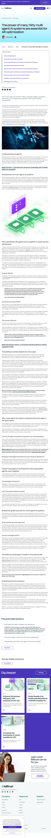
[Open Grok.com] (10, 792)
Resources (10, 47)
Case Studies (22, 802)
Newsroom (4, 810)
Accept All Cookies (12, 827)
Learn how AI (25, 574)
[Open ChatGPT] (2, 792)
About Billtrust (5, 799)
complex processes (13, 187)
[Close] (23, 818)
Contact (3, 804)
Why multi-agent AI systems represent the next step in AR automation (21, 68)
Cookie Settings (12, 833)
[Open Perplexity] (5, 792)
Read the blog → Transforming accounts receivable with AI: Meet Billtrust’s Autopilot (25, 168)
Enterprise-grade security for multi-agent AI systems (17, 75)
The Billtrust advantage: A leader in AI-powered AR (16, 78)
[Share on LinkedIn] (7, 89)
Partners (3, 807)
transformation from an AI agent (11, 277)
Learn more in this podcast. (38, 452)
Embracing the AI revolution (10, 81)
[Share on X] (5, 89)
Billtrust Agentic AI (7, 449)
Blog (17, 47)
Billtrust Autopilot (43, 409)
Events (20, 804)
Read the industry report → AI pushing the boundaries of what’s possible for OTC (24, 345)
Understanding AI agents (10, 56)
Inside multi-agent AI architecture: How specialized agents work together (21, 72)
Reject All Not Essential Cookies (12, 829)
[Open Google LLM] (7, 792)
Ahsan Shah (9, 37)
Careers (3, 802)
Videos (20, 810)
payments (28, 250)
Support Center (40, 802)
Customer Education (41, 799)
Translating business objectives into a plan (14, 65)
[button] (2, 8)
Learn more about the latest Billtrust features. (24, 392)
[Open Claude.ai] (12, 792)
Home (3, 47)
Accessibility (43, 828)
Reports (21, 807)
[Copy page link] (10, 89)
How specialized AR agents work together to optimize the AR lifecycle (21, 62)
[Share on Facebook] (2, 89)
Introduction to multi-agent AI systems (13, 59)
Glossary (21, 812)
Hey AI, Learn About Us (6, 812)
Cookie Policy (18, 824)
